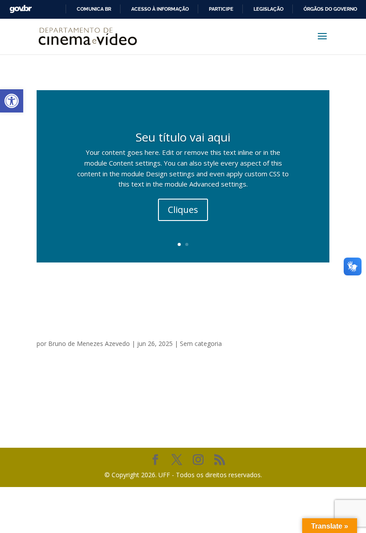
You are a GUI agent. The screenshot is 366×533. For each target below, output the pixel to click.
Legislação (268, 9)
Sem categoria (201, 343)
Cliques (183, 210)
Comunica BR (94, 9)
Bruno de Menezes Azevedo (89, 343)
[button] (11, 100)
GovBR (20, 9)
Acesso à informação (160, 9)
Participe (221, 9)
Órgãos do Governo (330, 9)
